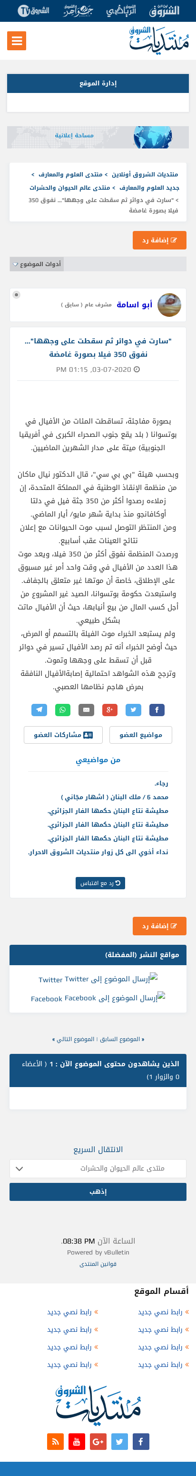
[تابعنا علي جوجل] (98, 1441)
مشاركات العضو (58, 735)
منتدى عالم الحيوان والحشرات (69, 188)
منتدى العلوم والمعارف (71, 174)
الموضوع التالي (75, 1039)
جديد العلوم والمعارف (149, 188)
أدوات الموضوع (40, 264)
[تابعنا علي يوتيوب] (77, 1441)
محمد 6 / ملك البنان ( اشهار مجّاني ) (114, 797)
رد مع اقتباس (98, 883)
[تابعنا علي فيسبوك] (141, 1441)
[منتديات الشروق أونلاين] (159, 53)
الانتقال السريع (98, 1149)
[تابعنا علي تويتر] (119, 1441)
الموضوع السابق (120, 1039)
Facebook (46, 999)
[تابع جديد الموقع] (55, 1441)
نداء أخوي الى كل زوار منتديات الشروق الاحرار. (98, 852)
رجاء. (161, 783)
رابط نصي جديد (160, 1312)
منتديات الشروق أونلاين (145, 174)
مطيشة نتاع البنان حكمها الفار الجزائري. (108, 811)
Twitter (50, 980)
